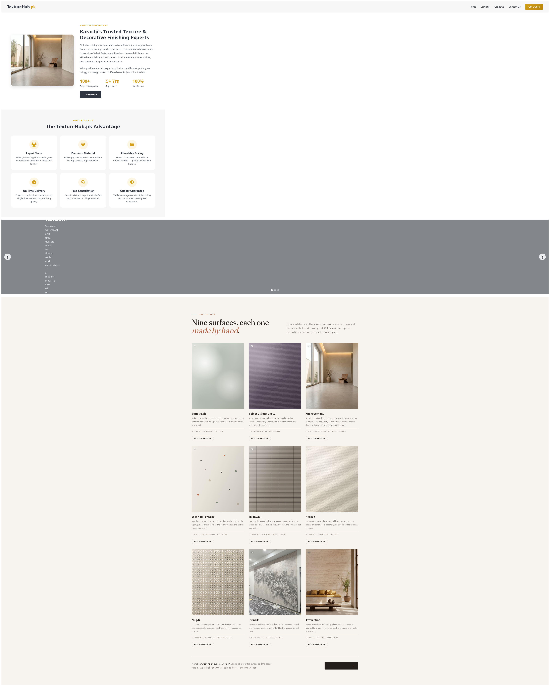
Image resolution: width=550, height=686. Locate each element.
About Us (499, 6)
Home (473, 6)
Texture (21, 6)
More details (201, 438)
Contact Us (515, 6)
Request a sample (339, 665)
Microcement (315, 413)
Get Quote (534, 6)
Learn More (91, 94)
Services (485, 6)
